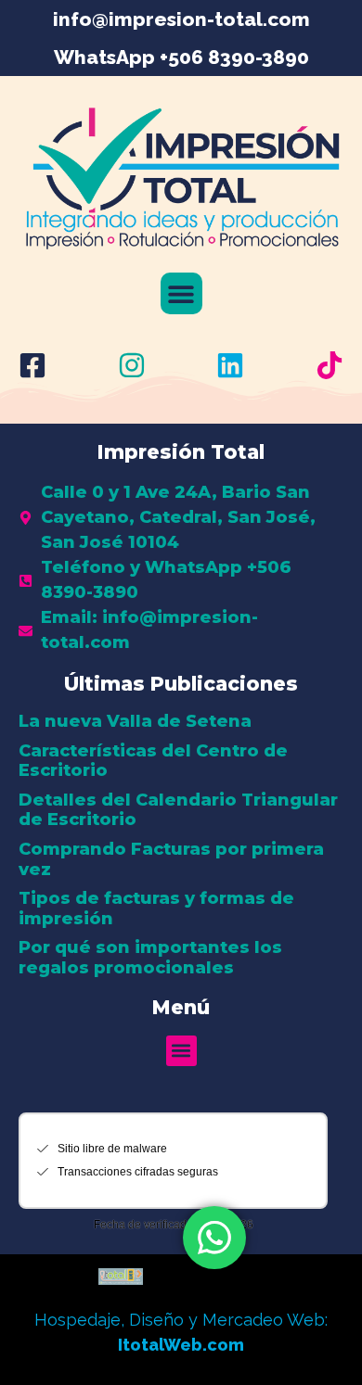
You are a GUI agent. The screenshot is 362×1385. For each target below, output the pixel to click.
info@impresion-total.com (181, 19)
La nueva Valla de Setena (135, 721)
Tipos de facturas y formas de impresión (156, 908)
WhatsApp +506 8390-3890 (181, 57)
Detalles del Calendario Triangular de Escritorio (178, 810)
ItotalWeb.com (181, 1344)
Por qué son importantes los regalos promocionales (150, 957)
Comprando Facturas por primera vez (171, 859)
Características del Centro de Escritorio (153, 761)
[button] (181, 293)
